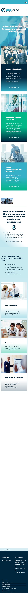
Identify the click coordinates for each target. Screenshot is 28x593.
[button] (26, 2)
